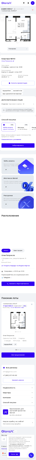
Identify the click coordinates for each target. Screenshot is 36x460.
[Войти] (28, 3)
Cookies (26, 445)
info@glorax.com (10, 372)
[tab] (7, 127)
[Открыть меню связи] (31, 455)
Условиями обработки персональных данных (16, 445)
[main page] (6, 3)
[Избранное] (24, 3)
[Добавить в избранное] (33, 10)
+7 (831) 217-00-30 (10, 375)
